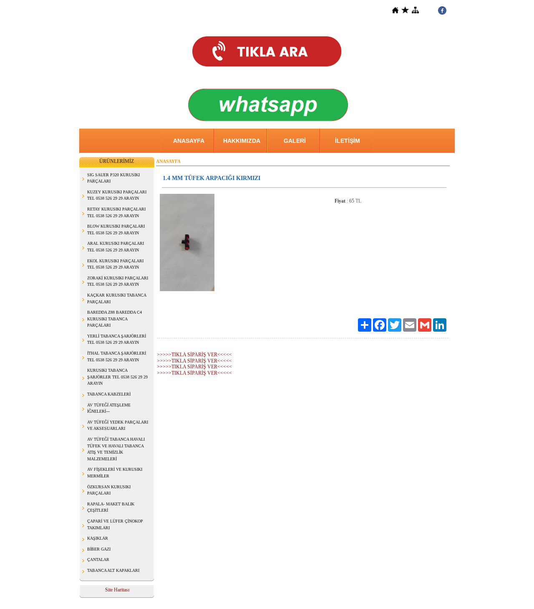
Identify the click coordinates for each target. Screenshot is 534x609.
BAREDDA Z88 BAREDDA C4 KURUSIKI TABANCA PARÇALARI (114, 318)
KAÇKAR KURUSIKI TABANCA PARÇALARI (116, 298)
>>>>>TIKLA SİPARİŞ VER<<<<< (194, 355)
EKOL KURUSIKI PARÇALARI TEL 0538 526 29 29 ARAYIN (115, 264)
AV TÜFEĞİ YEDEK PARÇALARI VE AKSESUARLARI (117, 425)
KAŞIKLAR (97, 538)
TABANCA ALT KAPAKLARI (113, 570)
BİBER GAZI (99, 549)
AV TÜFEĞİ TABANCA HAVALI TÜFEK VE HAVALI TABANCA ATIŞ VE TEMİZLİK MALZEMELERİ (116, 449)
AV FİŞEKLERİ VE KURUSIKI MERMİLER (114, 472)
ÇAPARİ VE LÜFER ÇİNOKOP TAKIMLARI (115, 524)
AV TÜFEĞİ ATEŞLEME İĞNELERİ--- (109, 408)
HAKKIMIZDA (241, 140)
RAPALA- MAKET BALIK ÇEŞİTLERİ (110, 507)
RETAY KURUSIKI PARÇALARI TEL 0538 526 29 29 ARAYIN (116, 212)
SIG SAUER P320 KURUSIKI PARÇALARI (113, 178)
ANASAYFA (188, 140)
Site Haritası (117, 590)
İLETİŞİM (347, 140)
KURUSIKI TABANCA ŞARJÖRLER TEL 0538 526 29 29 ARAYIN (117, 377)
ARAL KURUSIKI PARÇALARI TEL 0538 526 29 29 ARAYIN (115, 246)
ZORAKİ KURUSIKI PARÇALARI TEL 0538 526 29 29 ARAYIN (117, 281)
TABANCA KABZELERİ (109, 394)
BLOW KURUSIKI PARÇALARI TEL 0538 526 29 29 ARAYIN (116, 229)
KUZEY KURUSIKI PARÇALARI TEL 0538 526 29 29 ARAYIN (116, 195)
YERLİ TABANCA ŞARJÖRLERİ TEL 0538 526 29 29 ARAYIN (116, 339)
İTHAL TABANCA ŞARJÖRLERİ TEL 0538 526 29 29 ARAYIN (116, 356)
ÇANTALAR (98, 559)
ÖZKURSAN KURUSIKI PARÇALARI (109, 490)
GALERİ (295, 140)
